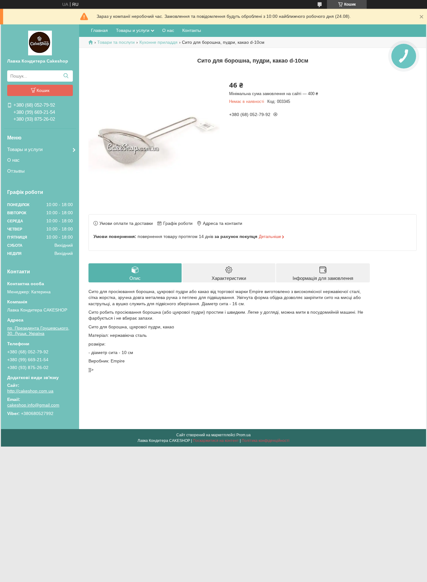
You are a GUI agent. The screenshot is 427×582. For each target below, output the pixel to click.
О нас (13, 160)
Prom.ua (243, 435)
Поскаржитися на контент (216, 440)
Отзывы (16, 171)
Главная (99, 30)
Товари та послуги (116, 42)
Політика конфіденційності (265, 440)
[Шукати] (66, 76)
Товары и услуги (25, 149)
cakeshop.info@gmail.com (33, 404)
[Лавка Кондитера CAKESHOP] (40, 42)
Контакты (191, 30)
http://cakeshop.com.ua (30, 390)
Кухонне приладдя (158, 42)
